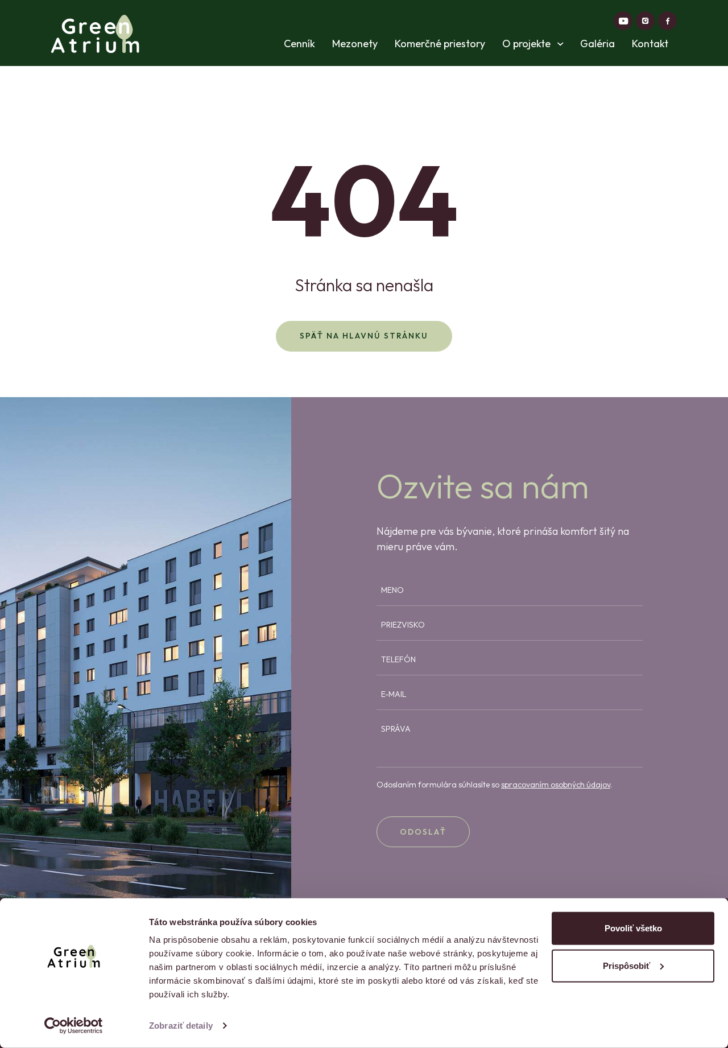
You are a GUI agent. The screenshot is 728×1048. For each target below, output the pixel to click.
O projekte (527, 44)
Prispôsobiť (626, 965)
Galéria (597, 44)
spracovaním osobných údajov (555, 784)
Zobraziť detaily (181, 1025)
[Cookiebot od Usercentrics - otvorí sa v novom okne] (73, 1025)
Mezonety (355, 44)
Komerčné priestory (440, 44)
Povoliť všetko (633, 928)
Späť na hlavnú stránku (364, 336)
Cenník (299, 44)
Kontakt (650, 44)
